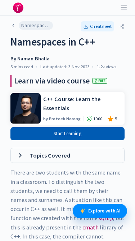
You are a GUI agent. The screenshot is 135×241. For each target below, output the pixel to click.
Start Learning (67, 133)
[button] (97, 26)
